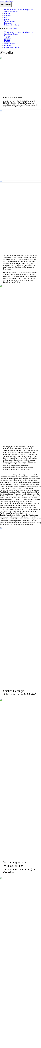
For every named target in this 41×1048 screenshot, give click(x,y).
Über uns (7, 13)
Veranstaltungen (9, 21)
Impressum (7, 23)
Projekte (7, 17)
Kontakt (7, 19)
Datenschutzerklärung (11, 25)
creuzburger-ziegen (6, 1)
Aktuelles (7, 15)
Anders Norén (12, 28)
